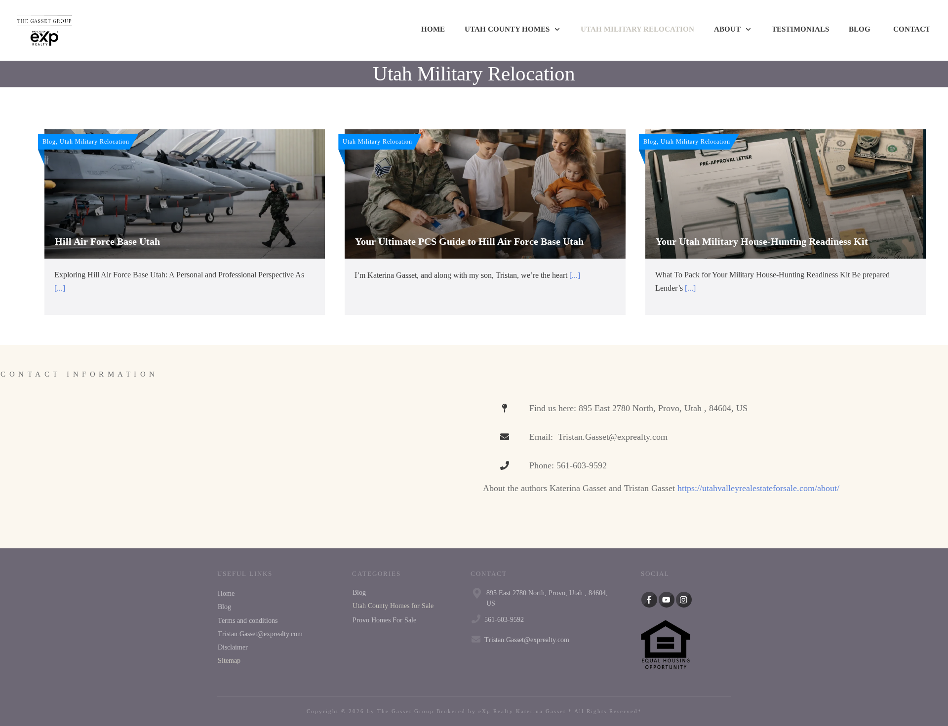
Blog (224, 607)
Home (226, 593)
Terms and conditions (247, 620)
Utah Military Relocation (474, 73)
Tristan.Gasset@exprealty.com (260, 634)
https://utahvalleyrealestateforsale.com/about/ (758, 488)
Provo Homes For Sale (384, 620)
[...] (59, 288)
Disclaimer (233, 647)
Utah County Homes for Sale (393, 606)
